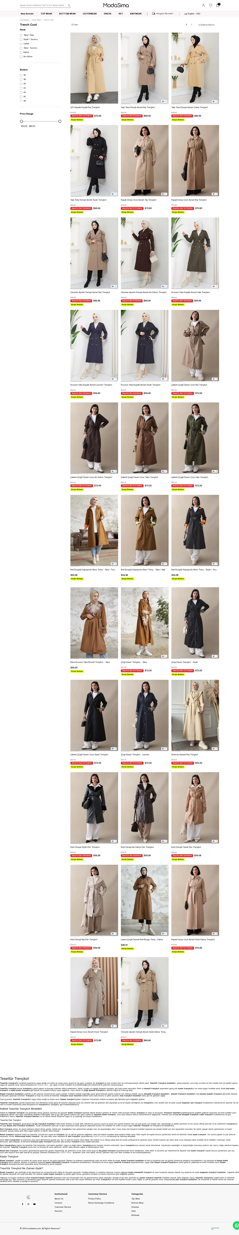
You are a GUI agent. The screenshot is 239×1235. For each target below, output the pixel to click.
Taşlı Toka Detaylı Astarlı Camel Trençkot (189, 107)
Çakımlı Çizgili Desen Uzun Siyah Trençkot (89, 755)
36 (25, 75)
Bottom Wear (137, 1203)
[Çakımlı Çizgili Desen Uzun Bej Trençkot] (195, 346)
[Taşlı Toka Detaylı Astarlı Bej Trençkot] (145, 68)
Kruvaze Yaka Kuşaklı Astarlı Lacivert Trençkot (91, 385)
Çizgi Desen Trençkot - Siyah (184, 662)
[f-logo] (28, 1197)
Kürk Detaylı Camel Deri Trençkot (186, 847)
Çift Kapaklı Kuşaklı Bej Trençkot (85, 107)
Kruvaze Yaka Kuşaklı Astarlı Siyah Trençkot (140, 385)
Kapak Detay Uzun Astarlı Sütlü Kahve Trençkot (193, 940)
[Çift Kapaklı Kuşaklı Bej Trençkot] (94, 68)
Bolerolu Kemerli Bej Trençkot (184, 755)
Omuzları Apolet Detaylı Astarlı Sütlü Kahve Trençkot (145, 1032)
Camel (26, 44)
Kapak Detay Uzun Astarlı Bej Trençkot (189, 200)
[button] (76, 103)
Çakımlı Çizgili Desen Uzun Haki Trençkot (189, 477)
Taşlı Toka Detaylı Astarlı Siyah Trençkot (88, 200)
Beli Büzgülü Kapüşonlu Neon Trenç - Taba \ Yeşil (143, 570)
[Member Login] (203, 5)
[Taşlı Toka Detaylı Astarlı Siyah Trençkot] (94, 161)
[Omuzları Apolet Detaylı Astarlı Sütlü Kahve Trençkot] (145, 993)
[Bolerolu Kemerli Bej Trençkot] (195, 715)
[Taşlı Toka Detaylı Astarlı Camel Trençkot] (195, 68)
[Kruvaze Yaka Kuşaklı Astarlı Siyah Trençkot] (145, 346)
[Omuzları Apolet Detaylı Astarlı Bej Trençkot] (94, 253)
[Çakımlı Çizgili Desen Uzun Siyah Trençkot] (94, 715)
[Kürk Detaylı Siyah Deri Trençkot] (94, 808)
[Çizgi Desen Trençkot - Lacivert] (145, 715)
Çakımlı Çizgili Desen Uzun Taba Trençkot (139, 477)
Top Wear (135, 1199)
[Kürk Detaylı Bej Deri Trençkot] (94, 900)
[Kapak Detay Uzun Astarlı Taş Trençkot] (145, 161)
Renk (22, 30)
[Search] (69, 5)
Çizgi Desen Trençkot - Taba (134, 662)
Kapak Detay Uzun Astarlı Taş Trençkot (138, 200)
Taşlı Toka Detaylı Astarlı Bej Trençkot (138, 107)
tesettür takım (43, 1085)
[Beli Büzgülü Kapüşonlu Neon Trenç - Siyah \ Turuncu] (195, 530)
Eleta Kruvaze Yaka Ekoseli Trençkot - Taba (90, 662)
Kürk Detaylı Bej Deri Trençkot (84, 940)
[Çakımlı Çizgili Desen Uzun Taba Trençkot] (145, 438)
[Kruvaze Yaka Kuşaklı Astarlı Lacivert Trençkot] (94, 346)
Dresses (135, 1207)
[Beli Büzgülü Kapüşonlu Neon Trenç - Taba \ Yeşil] (145, 530)
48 (25, 101)
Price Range (26, 114)
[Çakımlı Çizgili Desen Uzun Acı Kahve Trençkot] (94, 438)
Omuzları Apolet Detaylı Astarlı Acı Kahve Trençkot (144, 292)
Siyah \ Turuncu (31, 39)
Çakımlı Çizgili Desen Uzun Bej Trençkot (189, 385)
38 (25, 79)
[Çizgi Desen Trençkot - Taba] (145, 623)
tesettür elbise (66, 1153)
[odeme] (215, 1228)
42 (25, 88)
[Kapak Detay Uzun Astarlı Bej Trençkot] (195, 161)
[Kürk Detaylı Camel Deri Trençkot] (195, 808)
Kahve (26, 52)
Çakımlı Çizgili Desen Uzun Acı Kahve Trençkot (91, 477)
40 (25, 84)
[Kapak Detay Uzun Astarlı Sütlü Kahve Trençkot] (195, 900)
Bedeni (24, 70)
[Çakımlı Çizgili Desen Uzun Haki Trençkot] (195, 438)
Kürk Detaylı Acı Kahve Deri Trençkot (137, 847)
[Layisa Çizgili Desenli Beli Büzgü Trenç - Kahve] (145, 900)
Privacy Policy (94, 1199)
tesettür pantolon (100, 1136)
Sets (133, 1211)
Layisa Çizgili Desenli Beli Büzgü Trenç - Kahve (142, 940)
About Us (59, 1199)
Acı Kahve (28, 57)
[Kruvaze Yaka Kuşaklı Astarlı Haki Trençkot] (195, 253)
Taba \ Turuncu (30, 48)
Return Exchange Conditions (101, 1203)
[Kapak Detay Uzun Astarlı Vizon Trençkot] (94, 993)
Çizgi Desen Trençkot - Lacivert (135, 755)
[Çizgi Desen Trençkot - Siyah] (195, 623)
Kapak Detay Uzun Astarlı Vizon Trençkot (89, 1032)
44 (25, 92)
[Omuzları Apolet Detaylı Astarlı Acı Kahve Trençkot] (145, 253)
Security (58, 1211)
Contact (58, 1203)
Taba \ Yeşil (29, 35)
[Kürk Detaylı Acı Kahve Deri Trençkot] (145, 808)
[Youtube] (34, 1204)
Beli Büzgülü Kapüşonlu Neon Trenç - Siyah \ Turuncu (195, 570)
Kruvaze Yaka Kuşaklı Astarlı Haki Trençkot (190, 292)
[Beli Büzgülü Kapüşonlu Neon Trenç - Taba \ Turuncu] (94, 530)
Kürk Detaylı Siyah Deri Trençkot (85, 847)
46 (25, 97)
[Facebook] (22, 1204)
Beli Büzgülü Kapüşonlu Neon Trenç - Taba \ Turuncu (94, 570)
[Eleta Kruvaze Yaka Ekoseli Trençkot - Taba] (94, 623)
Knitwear (135, 1215)
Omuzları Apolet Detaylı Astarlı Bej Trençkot (90, 292)
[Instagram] (28, 1204)
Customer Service (63, 1207)
